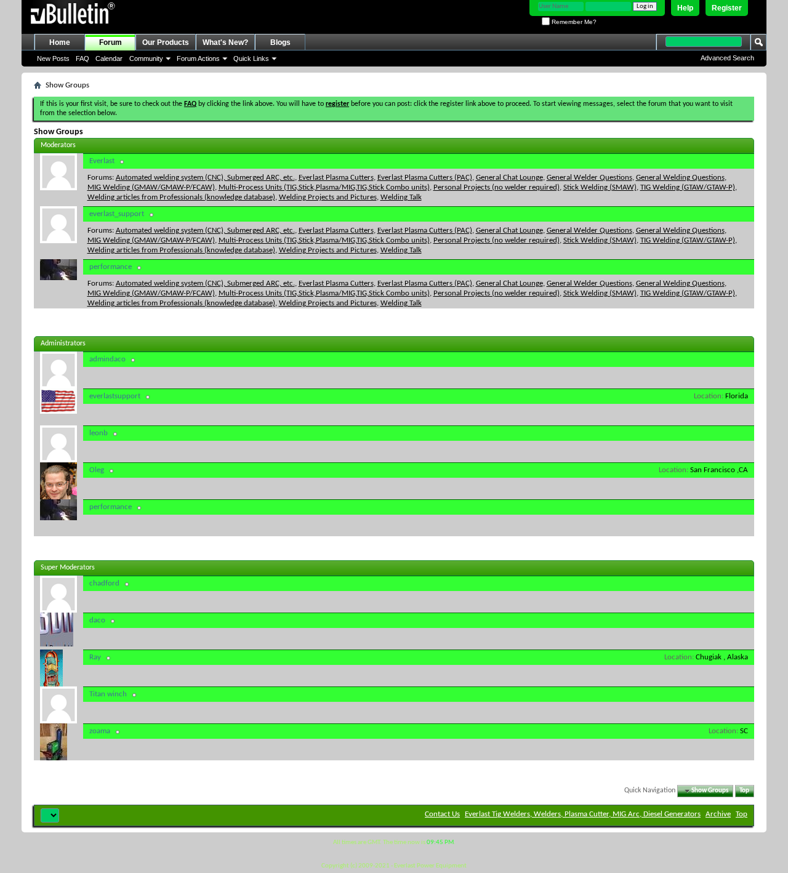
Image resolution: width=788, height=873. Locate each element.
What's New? (225, 42)
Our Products (165, 42)
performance (110, 267)
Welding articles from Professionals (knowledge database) (181, 197)
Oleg (96, 470)
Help (685, 8)
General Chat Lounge (509, 178)
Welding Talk (401, 197)
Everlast (102, 161)
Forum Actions (198, 58)
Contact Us (442, 814)
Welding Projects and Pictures (328, 197)
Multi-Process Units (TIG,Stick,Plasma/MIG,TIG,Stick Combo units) (324, 187)
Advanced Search (727, 58)
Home (59, 42)
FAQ (82, 58)
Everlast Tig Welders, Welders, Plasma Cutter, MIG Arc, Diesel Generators (583, 814)
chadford (104, 583)
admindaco (107, 359)
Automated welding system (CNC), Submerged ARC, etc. (205, 178)
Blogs (280, 42)
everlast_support (116, 214)
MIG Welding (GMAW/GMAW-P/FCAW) (151, 187)
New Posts (53, 58)
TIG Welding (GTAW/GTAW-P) (687, 187)
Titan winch (108, 694)
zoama (99, 731)
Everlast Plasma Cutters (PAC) (424, 178)
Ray (95, 657)
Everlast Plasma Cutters (336, 178)
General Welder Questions (589, 178)
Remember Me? (573, 21)
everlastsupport (114, 396)
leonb (98, 433)
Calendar (109, 58)
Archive (718, 814)
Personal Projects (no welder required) (496, 187)
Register (727, 8)
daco (97, 620)
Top (744, 790)
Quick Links (251, 58)
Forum (110, 42)
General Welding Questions (680, 178)
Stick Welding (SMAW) (600, 187)
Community (146, 58)
